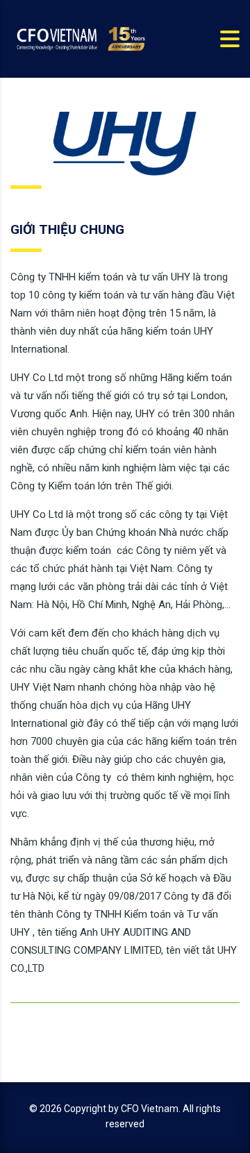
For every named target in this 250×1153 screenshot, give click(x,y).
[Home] (79, 38)
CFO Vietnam (149, 1108)
